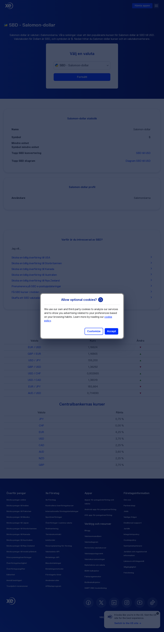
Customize (94, 331)
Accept (111, 331)
